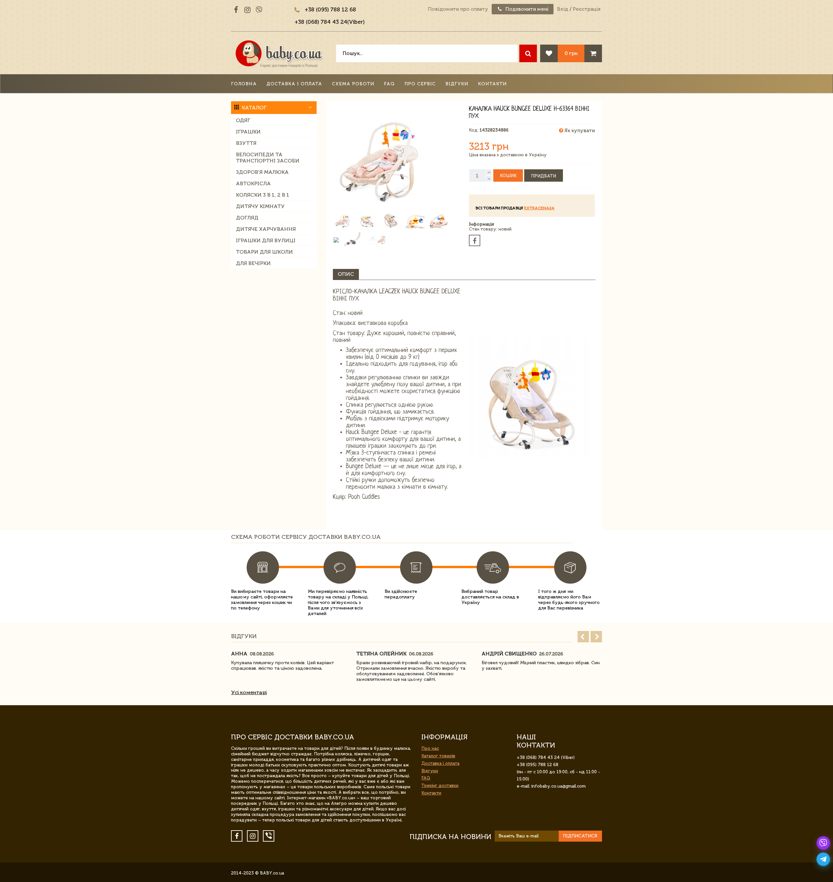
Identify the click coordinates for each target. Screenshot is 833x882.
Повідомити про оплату (458, 9)
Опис (346, 274)
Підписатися (580, 836)
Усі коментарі (249, 692)
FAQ (389, 84)
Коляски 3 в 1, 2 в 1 (262, 195)
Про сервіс (420, 84)
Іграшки (248, 132)
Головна (244, 84)
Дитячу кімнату (260, 206)
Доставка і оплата (294, 84)
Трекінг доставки (439, 785)
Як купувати (579, 130)
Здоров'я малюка (262, 172)
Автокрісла (253, 183)
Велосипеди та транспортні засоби (267, 157)
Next (596, 636)
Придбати (543, 176)
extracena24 (539, 208)
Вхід (562, 9)
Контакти (492, 84)
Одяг (243, 120)
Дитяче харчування (266, 229)
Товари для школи (264, 252)
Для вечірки (253, 263)
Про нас (430, 748)
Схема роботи (353, 84)
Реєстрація (586, 9)
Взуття (246, 143)
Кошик (508, 175)
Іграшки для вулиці (265, 240)
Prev (583, 636)
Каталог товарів (438, 755)
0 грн (571, 53)
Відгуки (456, 84)
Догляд (247, 218)
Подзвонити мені (526, 9)
